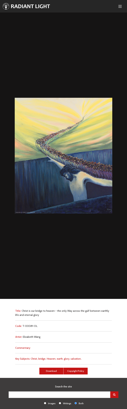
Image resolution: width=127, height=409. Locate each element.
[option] (51, 403)
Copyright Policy (75, 370)
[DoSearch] (114, 394)
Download (51, 370)
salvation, (76, 358)
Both (81, 403)
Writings (67, 403)
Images (52, 403)
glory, (67, 358)
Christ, (34, 358)
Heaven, (51, 358)
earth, (60, 358)
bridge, (42, 358)
